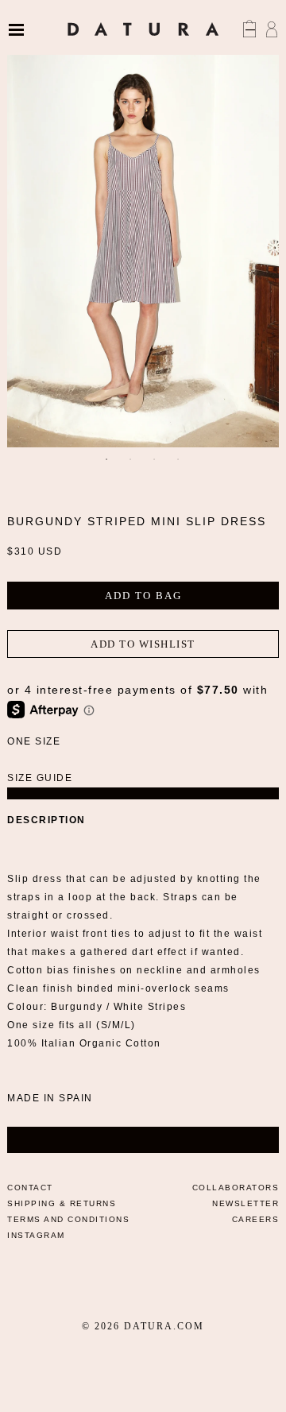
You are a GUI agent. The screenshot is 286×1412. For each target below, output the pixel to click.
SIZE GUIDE (39, 777)
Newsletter (245, 1203)
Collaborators (236, 1187)
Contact (30, 1187)
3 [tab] (155, 459)
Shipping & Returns (61, 1203)
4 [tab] (179, 459)
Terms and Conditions (68, 1219)
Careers (256, 1219)
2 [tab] (131, 459)
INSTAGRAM (36, 1235)
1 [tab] (107, 459)
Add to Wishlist (143, 644)
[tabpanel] (143, 243)
